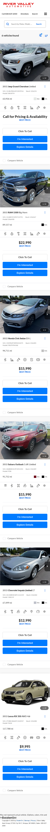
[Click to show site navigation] (45, 14)
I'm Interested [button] (25, 139)
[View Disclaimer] (44, 108)
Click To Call (25, 131)
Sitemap (27, 820)
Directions (25, 14)
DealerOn (19, 820)
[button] (9, 13)
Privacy (33, 820)
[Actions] (44, 86)
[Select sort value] (45, 35)
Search (39, 24)
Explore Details (25, 147)
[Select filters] (40, 35)
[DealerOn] (9, 818)
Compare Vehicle (15, 160)
